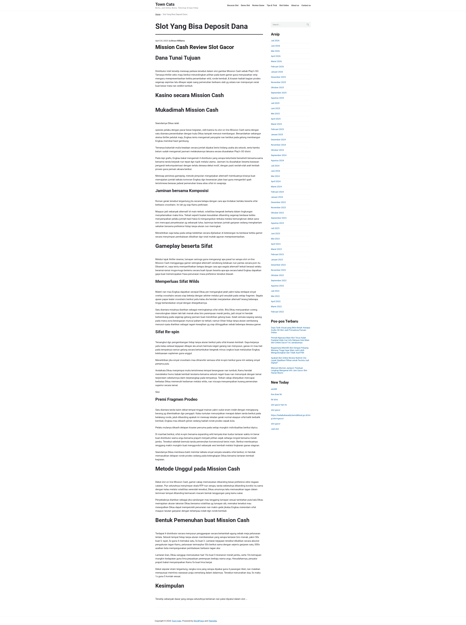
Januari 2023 (277, 259)
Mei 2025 (275, 113)
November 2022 (278, 270)
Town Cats (176, 621)
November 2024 (278, 145)
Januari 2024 (277, 197)
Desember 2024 (278, 139)
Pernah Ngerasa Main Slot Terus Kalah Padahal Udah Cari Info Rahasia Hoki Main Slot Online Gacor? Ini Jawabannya (290, 340)
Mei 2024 (275, 176)
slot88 (274, 389)
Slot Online (284, 5)
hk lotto (274, 399)
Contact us (306, 5)
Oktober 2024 (277, 150)
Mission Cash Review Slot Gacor (194, 47)
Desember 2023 (278, 202)
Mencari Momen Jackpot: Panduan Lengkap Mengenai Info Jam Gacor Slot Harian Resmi (289, 370)
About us (295, 5)
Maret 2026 (276, 61)
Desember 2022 (278, 265)
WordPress (199, 621)
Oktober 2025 (277, 87)
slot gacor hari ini (279, 405)
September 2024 (279, 155)
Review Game (258, 5)
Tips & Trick (272, 5)
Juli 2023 (275, 228)
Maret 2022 (276, 306)
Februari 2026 (277, 66)
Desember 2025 (278, 77)
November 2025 (278, 82)
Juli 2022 (275, 291)
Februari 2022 (277, 311)
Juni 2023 (275, 233)
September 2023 (279, 218)
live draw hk (276, 394)
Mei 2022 (275, 296)
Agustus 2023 (277, 223)
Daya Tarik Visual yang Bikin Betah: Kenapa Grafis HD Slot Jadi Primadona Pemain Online (290, 330)
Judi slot (275, 429)
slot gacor (275, 410)
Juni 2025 (275, 108)
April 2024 (276, 181)
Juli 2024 (275, 165)
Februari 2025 (277, 129)
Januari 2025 (277, 134)
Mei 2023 (275, 238)
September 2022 (279, 280)
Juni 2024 (275, 171)
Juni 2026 (275, 46)
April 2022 (276, 301)
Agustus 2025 (277, 98)
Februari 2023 (277, 254)
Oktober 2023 (277, 212)
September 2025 (279, 92)
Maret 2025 (276, 124)
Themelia (212, 621)
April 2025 (276, 119)
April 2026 (276, 56)
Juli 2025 (275, 103)
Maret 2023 (276, 249)
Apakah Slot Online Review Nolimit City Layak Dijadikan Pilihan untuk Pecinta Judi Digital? (290, 360)
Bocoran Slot (232, 5)
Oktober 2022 (277, 275)
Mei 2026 (275, 51)
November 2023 (278, 207)
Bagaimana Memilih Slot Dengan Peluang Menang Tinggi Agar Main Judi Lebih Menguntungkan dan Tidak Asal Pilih (289, 350)
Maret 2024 (276, 186)
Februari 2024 (277, 192)
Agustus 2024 (277, 160)
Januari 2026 (277, 72)
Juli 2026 (275, 40)
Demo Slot (245, 5)
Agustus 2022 (277, 285)
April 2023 (276, 244)
